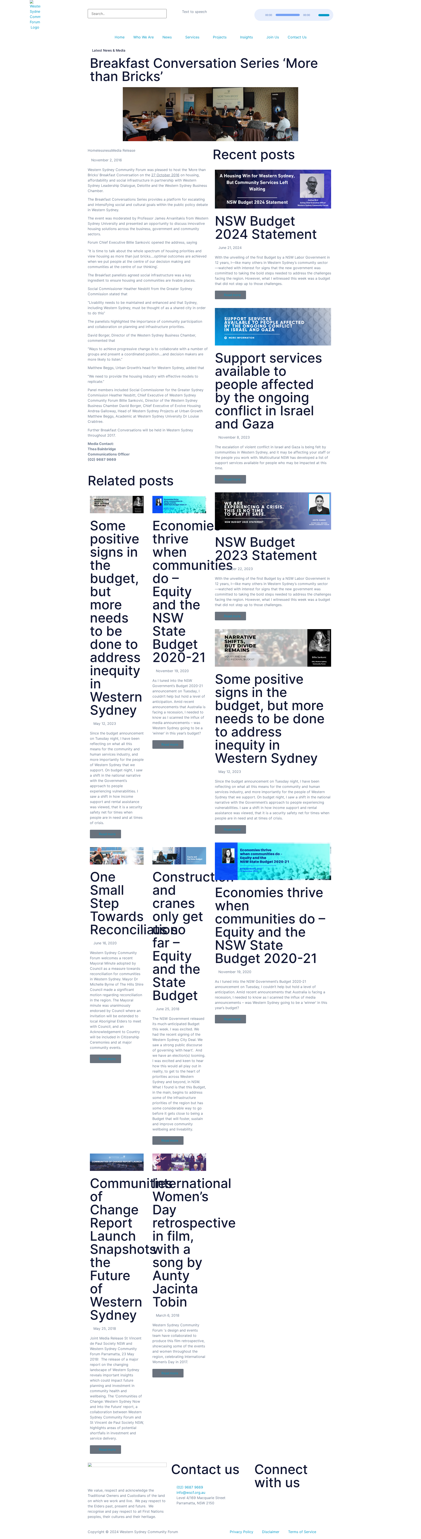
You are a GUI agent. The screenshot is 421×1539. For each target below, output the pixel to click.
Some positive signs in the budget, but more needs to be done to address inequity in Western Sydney (117, 618)
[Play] (260, 15)
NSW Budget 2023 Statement (266, 548)
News (167, 37)
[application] (293, 15)
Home (120, 37)
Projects (220, 37)
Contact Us (297, 37)
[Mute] (315, 15)
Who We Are (143, 37)
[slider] (324, 14)
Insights (246, 37)
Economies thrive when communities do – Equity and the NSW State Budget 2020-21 (270, 925)
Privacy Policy (241, 1532)
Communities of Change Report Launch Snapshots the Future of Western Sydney (131, 1249)
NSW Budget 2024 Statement (266, 227)
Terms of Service (302, 1532)
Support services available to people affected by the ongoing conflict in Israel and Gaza (268, 391)
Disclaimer (270, 1532)
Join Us (272, 37)
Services (192, 37)
